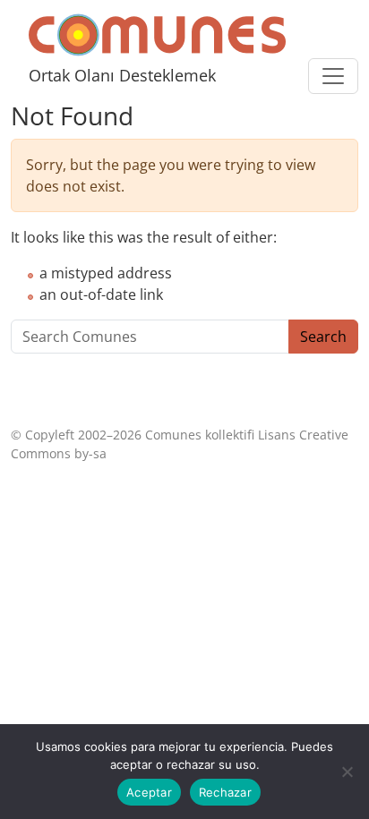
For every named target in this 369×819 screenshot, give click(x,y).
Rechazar (225, 792)
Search (323, 336)
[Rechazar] (347, 772)
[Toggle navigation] (333, 76)
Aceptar (149, 792)
